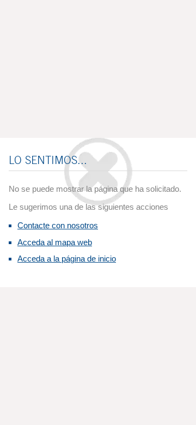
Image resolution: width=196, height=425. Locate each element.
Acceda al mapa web (54, 242)
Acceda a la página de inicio (66, 258)
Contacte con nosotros (57, 225)
